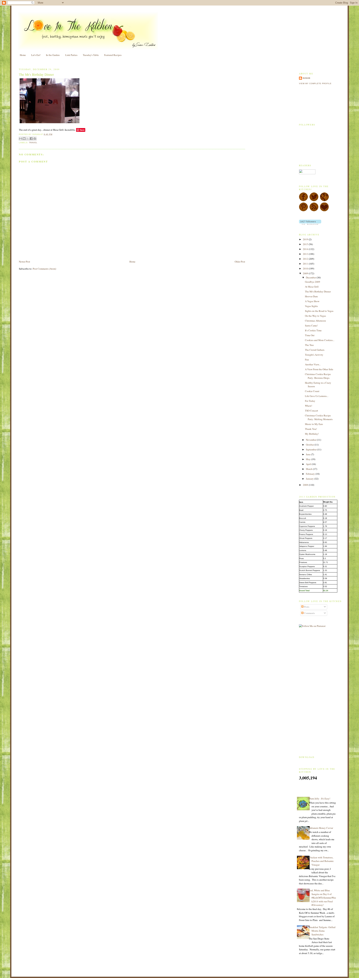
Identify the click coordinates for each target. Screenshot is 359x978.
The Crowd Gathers (314, 349)
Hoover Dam (311, 296)
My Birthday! (312, 433)
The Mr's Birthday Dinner (36, 74)
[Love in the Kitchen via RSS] (313, 210)
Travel (33, 143)
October (310, 444)
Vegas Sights (311, 306)
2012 (306, 258)
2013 (306, 254)
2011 (306, 263)
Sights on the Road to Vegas (319, 311)
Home (23, 55)
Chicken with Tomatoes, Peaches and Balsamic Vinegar (321, 861)
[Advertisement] (62, 251)
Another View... (312, 364)
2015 (306, 244)
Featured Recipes (113, 55)
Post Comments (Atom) (44, 268)
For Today (310, 401)
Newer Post (24, 261)
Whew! (308, 405)
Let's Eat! (36, 55)
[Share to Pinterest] (35, 138)
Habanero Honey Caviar (321, 828)
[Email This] (20, 138)
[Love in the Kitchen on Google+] (324, 200)
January (310, 478)
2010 (306, 268)
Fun (307, 359)
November (311, 439)
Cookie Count (312, 391)
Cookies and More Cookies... (319, 340)
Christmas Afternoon (315, 320)
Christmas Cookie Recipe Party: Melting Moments (319, 417)
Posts (306, 606)
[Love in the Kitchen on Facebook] (303, 200)
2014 (306, 249)
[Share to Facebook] (31, 138)
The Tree (309, 345)
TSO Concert (311, 410)
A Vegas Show (312, 301)
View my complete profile (315, 83)
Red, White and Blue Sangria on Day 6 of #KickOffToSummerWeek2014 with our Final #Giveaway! (322, 898)
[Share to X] (28, 138)
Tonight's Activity (314, 354)
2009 (306, 273)
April (309, 464)
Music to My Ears (314, 424)
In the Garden (53, 55)
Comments (309, 613)
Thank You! (311, 429)
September (311, 449)
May (308, 459)
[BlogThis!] (24, 138)
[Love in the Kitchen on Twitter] (313, 200)
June (308, 454)
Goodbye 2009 (312, 281)
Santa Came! (311, 325)
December (311, 277)
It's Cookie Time (313, 330)
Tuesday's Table (91, 55)
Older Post (240, 261)
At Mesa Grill (312, 286)
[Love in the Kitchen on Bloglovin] (324, 210)
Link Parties (71, 55)
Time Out (309, 335)
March (309, 469)
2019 (306, 239)
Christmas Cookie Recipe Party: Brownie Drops (318, 376)
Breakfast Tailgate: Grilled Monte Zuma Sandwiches (322, 930)
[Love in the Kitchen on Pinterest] (303, 210)
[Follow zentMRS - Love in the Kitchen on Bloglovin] (310, 223)
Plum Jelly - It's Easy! (319, 798)
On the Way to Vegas (315, 315)
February (310, 473)
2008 (306, 484)
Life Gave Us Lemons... (316, 396)
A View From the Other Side (319, 369)
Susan (306, 78)
